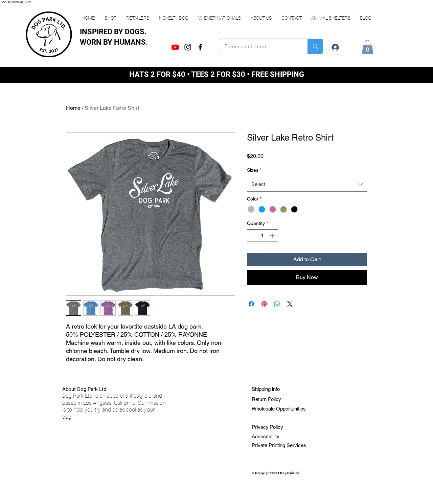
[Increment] (273, 236)
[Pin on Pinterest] (264, 304)
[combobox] (307, 184)
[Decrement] (252, 236)
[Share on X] (290, 304)
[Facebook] (200, 47)
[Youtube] (175, 47)
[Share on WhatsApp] (277, 304)
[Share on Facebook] (251, 304)
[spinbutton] (262, 236)
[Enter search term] (315, 46)
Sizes (254, 170)
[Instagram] (187, 47)
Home (73, 108)
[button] (110, 17)
